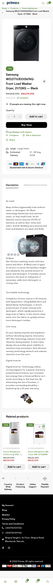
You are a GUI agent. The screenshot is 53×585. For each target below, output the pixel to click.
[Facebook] (3, 548)
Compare (14, 135)
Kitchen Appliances (11, 448)
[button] (14, 467)
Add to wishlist (44, 81)
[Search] (43, 3)
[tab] (12, 185)
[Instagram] (9, 548)
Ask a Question (33, 135)
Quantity (10, 110)
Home (4, 8)
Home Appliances (29, 8)
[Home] (5, 581)
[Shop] (16, 581)
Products (14, 8)
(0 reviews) (22, 98)
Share (12, 140)
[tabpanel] (26, 298)
